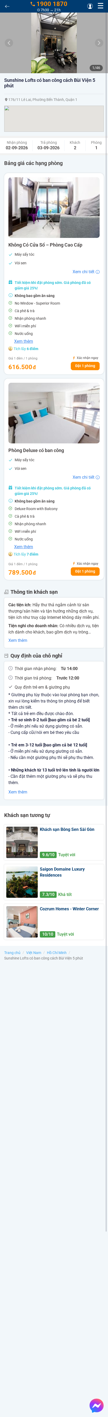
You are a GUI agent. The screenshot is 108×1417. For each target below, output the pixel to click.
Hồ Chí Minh (57, 953)
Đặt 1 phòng (85, 366)
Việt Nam (33, 953)
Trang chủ (12, 953)
